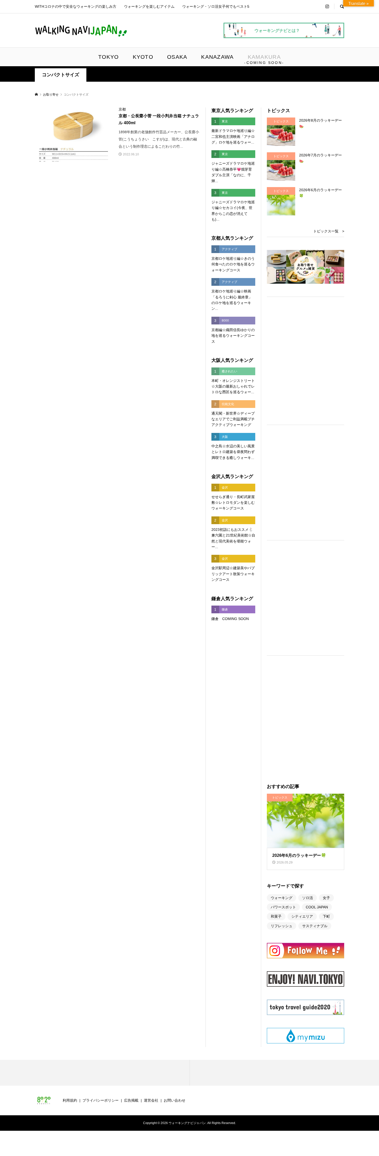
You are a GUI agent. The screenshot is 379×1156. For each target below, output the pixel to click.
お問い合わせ (174, 1100)
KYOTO (143, 57)
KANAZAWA (217, 57)
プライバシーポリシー (101, 1100)
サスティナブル (314, 926)
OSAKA (177, 57)
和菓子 (276, 916)
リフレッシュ (281, 926)
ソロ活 (307, 898)
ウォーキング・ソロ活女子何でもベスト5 (215, 6)
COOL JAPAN (317, 907)
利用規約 (70, 1100)
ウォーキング (281, 898)
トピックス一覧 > (328, 231)
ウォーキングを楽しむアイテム (149, 6)
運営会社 (151, 1100)
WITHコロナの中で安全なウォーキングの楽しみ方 (75, 6)
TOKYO (108, 57)
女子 (326, 898)
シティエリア (302, 916)
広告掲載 (131, 1100)
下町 (326, 916)
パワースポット (283, 907)
